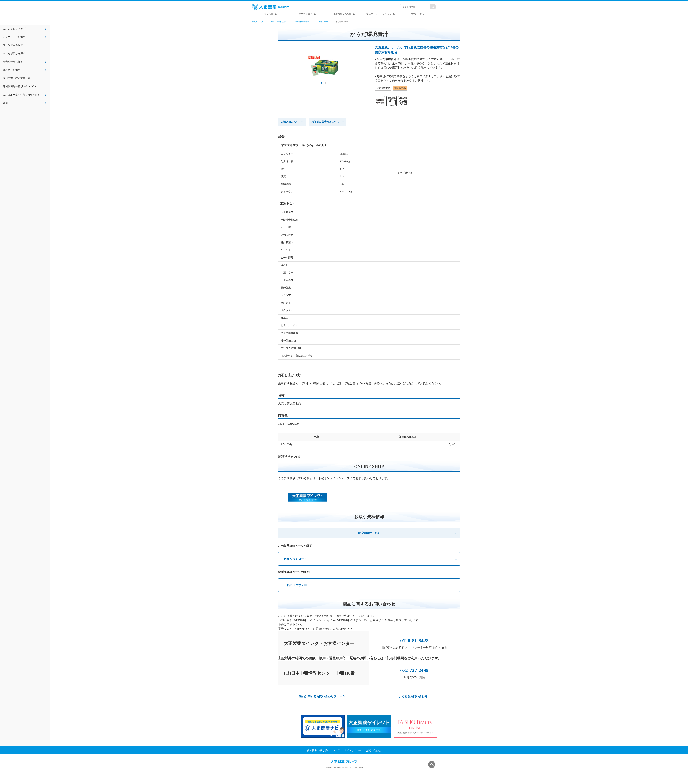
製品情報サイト (285, 7)
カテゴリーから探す (14, 37)
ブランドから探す (13, 45)
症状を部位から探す (14, 53)
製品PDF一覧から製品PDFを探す (21, 94)
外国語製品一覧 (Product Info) (19, 86)
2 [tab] (325, 83)
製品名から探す (11, 70)
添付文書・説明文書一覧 (16, 78)
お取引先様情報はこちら (325, 121)
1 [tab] (321, 83)
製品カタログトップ (14, 28)
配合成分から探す (13, 61)
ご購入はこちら (289, 121)
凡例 (5, 103)
